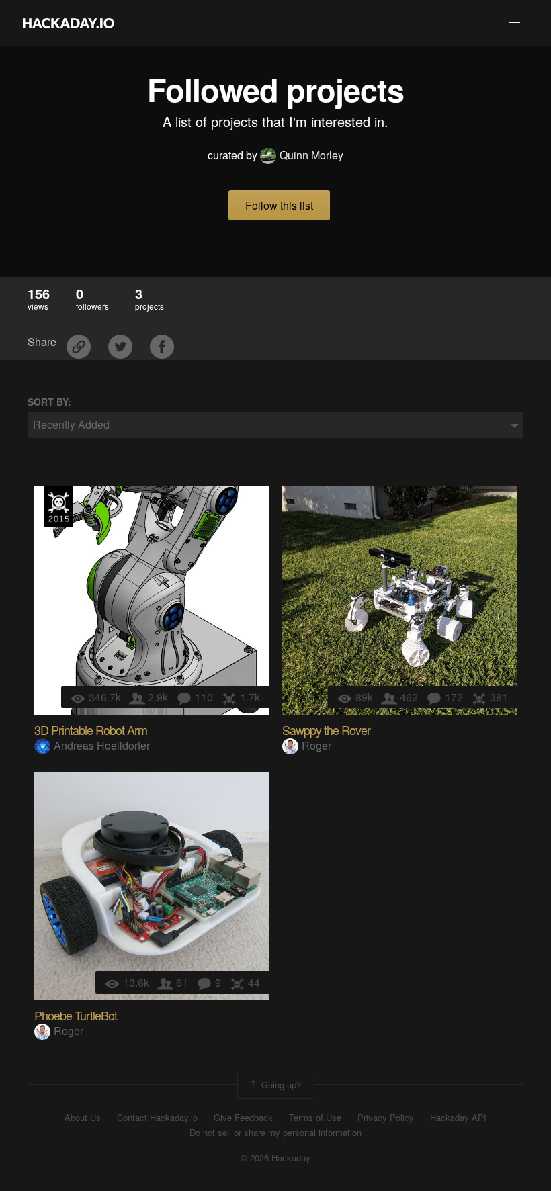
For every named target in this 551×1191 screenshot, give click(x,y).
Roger (316, 745)
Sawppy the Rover (326, 729)
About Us (83, 1118)
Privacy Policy (385, 1118)
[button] (515, 23)
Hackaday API (458, 1118)
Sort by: (49, 402)
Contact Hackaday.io (157, 1118)
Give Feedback (243, 1118)
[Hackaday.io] (68, 23)
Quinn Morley (311, 155)
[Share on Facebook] (161, 342)
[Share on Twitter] (121, 342)
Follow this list (279, 205)
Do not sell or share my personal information (275, 1133)
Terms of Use (315, 1118)
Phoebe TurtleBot (75, 1015)
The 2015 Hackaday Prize (58, 506)
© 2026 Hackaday (275, 1158)
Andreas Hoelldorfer (102, 745)
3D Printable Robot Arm (90, 729)
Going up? (280, 1084)
